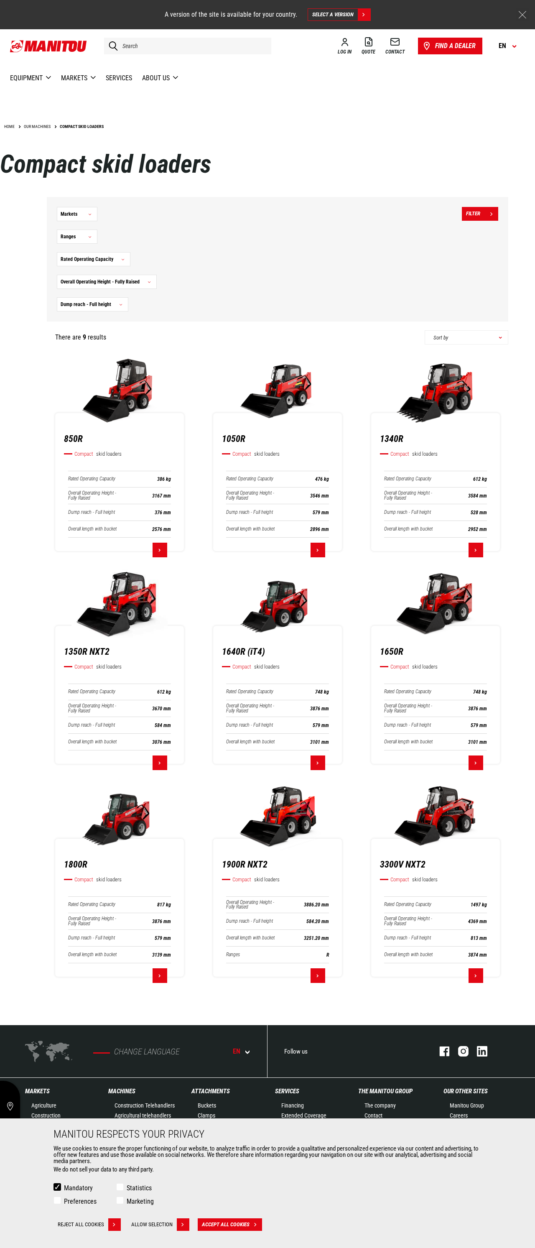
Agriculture (43, 1105)
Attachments (210, 1091)
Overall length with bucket (92, 529)
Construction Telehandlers (145, 1105)
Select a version (333, 14)
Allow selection (152, 1224)
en (236, 1051)
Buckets (207, 1105)
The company (380, 1105)
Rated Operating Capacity (91, 479)
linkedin (478, 1051)
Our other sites (465, 1091)
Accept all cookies (226, 1224)
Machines (121, 1091)
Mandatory (78, 1188)
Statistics (139, 1188)
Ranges (233, 954)
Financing (292, 1105)
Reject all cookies (81, 1224)
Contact (373, 1115)
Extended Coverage (303, 1115)
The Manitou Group (385, 1091)
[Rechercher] (111, 46)
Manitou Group (467, 1105)
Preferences (80, 1201)
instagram (459, 1051)
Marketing (140, 1201)
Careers (459, 1115)
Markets (37, 1091)
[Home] (48, 46)
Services (287, 1091)
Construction (46, 1115)
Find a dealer (455, 46)
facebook (440, 1051)
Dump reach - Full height (91, 512)
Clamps (206, 1115)
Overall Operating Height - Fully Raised (92, 495)
